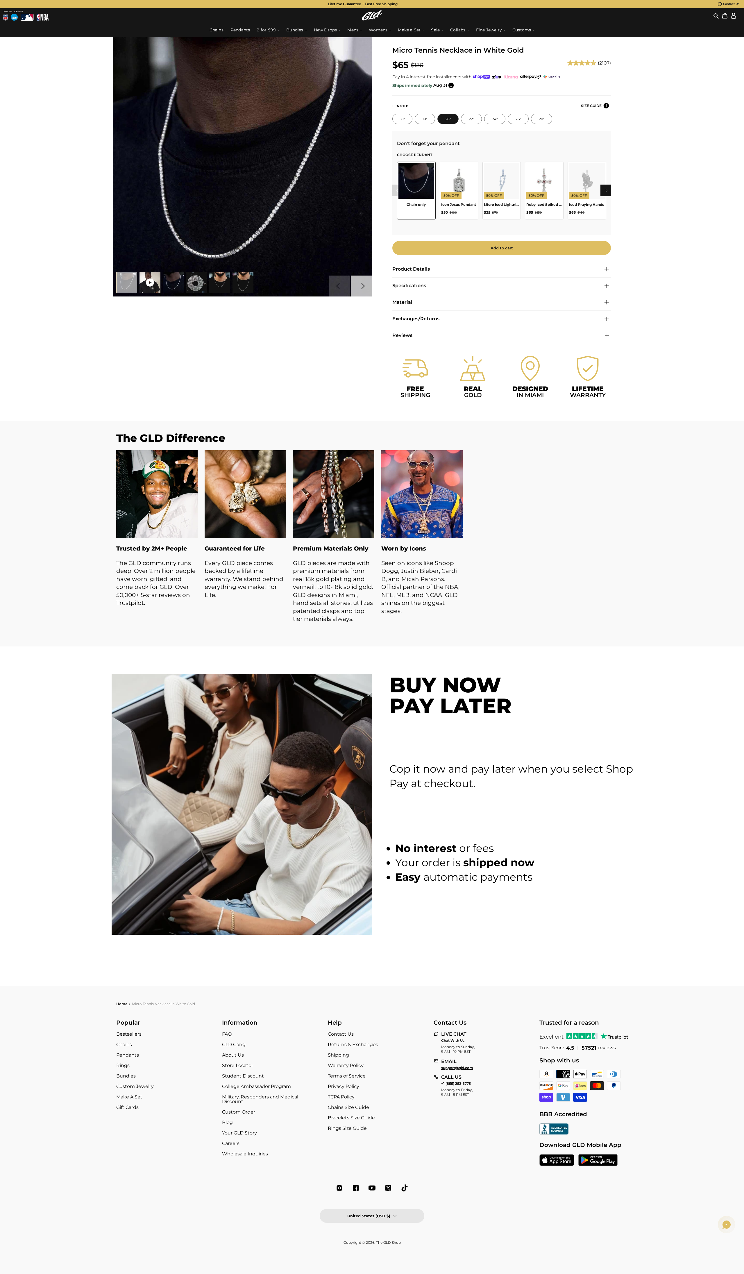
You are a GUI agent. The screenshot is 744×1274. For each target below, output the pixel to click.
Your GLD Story (239, 1133)
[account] (733, 15)
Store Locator (237, 1065)
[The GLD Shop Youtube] (372, 1187)
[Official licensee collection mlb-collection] (27, 17)
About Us (233, 1055)
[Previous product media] (339, 286)
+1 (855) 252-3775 (456, 1083)
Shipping (338, 1055)
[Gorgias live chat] (726, 1224)
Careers (230, 1143)
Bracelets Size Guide (351, 1118)
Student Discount (243, 1076)
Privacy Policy (343, 1086)
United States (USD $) (368, 1216)
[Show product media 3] (173, 282)
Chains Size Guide (348, 1107)
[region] (501, 193)
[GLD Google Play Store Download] (598, 1160)
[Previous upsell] (397, 190)
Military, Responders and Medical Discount (260, 1099)
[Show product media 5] (219, 282)
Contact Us (731, 4)
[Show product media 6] (243, 282)
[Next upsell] (606, 190)
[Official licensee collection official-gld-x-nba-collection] (43, 17)
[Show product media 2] (150, 282)
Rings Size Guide (347, 1128)
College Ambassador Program (256, 1086)
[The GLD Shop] (372, 15)
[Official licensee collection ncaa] (14, 17)
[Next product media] (361, 286)
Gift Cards (127, 1107)
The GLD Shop (388, 1242)
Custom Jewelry (135, 1086)
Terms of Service (347, 1076)
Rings (123, 1065)
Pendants (127, 1055)
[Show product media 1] (126, 282)
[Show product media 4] (196, 282)
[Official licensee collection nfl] (5, 17)
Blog (227, 1122)
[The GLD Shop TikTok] (404, 1187)
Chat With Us (452, 1040)
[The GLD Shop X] (388, 1187)
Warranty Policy (346, 1065)
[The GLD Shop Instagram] (339, 1187)
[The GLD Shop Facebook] (356, 1187)
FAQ (227, 1034)
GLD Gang (234, 1044)
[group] (362, 4)
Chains (124, 1044)
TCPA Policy (341, 1097)
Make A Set (129, 1097)
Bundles (126, 1076)
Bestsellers (129, 1034)
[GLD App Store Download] (556, 1160)
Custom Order (238, 1112)
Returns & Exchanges (353, 1044)
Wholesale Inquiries (245, 1154)
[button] (716, 15)
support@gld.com (457, 1068)
